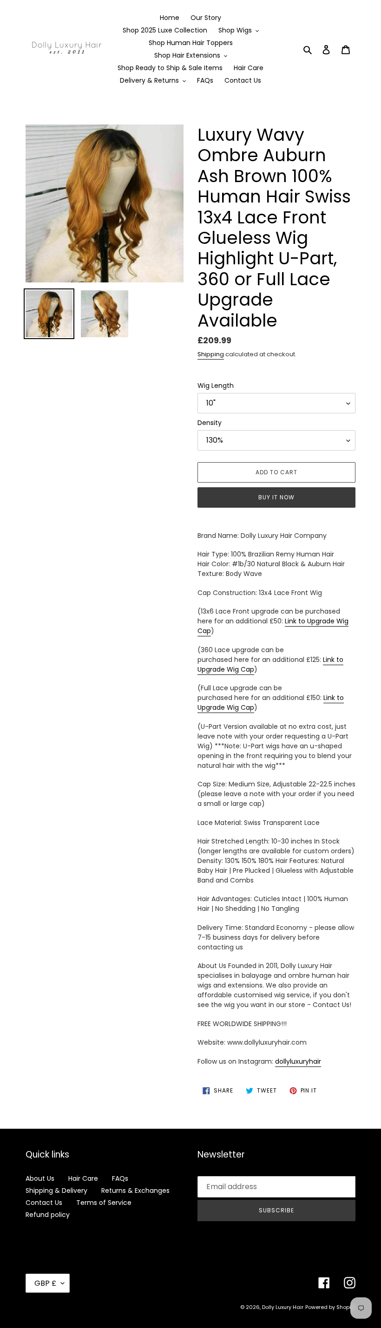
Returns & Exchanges (135, 1190)
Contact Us (44, 1202)
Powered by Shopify (330, 1307)
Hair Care (83, 1178)
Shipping (210, 354)
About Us (40, 1178)
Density (209, 422)
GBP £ (45, 1283)
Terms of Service (103, 1202)
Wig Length (215, 385)
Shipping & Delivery (56, 1190)
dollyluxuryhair (298, 1061)
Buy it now (276, 497)
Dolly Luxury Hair (282, 1307)
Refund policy (48, 1214)
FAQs (120, 1178)
